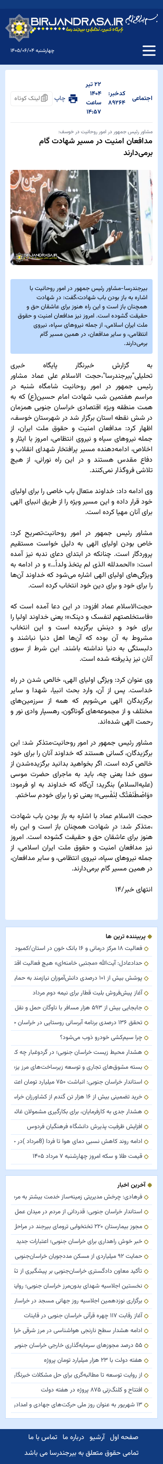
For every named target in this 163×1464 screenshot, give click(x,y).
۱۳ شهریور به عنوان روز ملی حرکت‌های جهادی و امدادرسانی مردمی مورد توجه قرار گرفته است (78, 1405)
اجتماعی (142, 99)
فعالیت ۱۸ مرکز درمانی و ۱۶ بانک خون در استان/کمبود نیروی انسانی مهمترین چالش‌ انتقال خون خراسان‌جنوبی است (78, 948)
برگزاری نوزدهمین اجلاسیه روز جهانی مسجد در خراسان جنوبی (78, 1301)
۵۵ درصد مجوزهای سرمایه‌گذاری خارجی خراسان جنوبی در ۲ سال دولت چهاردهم (78, 1345)
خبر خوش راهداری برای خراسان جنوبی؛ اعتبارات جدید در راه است (78, 1241)
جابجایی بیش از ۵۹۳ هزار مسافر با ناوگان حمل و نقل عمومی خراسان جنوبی (78, 1008)
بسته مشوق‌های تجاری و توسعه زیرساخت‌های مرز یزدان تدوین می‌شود (78, 1067)
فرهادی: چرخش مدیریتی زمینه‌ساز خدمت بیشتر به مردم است (78, 1197)
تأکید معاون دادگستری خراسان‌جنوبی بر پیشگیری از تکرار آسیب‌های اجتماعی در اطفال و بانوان (78, 1271)
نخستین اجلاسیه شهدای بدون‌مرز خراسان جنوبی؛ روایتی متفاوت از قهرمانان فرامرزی (78, 1286)
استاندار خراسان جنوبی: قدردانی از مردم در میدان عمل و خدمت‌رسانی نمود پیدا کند (78, 1212)
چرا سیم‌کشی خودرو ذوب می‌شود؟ (101, 1038)
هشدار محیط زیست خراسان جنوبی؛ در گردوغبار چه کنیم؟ (78, 1052)
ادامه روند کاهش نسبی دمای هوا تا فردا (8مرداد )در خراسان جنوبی (78, 1141)
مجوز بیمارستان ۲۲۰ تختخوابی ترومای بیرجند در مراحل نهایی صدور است (78, 1227)
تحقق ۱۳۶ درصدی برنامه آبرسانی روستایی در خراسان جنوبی (78, 1023)
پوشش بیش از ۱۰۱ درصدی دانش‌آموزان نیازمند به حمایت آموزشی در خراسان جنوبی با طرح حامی (78, 978)
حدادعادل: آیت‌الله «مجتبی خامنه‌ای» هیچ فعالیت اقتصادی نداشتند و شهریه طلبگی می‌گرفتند (78, 963)
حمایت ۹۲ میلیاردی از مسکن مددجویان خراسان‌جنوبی (78, 1256)
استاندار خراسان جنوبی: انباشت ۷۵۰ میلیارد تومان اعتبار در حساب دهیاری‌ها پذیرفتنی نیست (78, 1082)
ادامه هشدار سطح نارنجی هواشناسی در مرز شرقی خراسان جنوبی (78, 1331)
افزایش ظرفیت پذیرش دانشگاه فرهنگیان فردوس (84, 1127)
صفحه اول (124, 1437)
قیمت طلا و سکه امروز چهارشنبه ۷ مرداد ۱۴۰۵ (87, 1156)
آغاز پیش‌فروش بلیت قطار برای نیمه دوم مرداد (87, 993)
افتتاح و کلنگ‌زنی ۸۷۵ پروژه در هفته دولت (91, 1390)
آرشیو (97, 1437)
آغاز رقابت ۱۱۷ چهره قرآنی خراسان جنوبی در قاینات (83, 1316)
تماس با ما (42, 1437)
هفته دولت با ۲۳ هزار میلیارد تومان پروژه (93, 1360)
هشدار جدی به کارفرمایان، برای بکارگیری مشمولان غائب (78, 1112)
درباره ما (73, 1437)
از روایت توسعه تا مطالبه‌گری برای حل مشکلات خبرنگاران (78, 1375)
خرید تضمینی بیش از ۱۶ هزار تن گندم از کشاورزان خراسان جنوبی (78, 1097)
